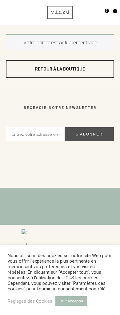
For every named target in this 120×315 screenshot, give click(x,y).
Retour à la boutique (60, 69)
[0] (101, 12)
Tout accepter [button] (71, 301)
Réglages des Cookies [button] (30, 301)
